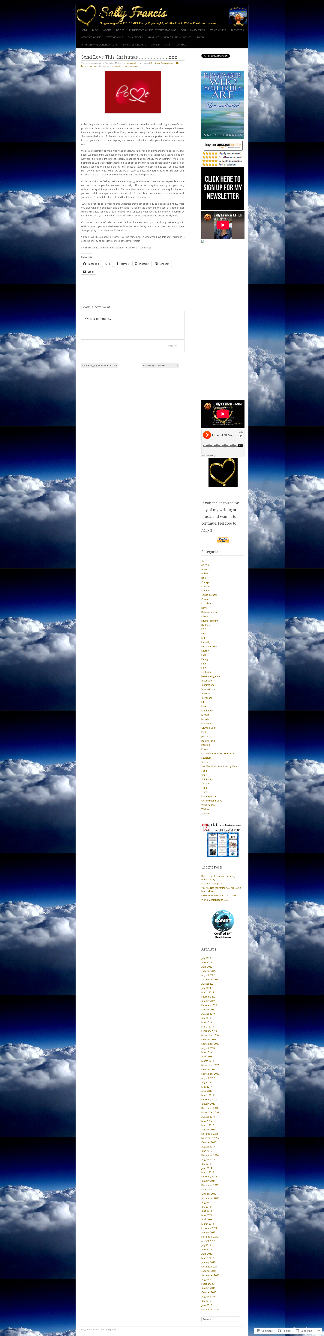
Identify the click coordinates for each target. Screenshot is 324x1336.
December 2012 (209, 1236)
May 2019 (206, 1022)
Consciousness (168, 63)
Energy (205, 650)
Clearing (205, 586)
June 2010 (206, 1305)
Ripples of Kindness (134, 44)
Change (205, 582)
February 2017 (209, 1099)
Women (205, 813)
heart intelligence (210, 676)
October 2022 (208, 971)
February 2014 (209, 1176)
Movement (207, 723)
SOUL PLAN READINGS (193, 30)
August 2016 (208, 1116)
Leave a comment (130, 66)
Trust (204, 792)
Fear (203, 663)
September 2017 (210, 1073)
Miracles (205, 719)
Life (203, 702)
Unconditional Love (211, 800)
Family (204, 659)
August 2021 (208, 983)
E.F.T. (203, 629)
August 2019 (208, 1013)
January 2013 (208, 1232)
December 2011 (209, 1266)
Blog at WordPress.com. (92, 1330)
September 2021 (210, 979)
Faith (203, 655)
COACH (205, 590)
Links (168, 44)
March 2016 (207, 1125)
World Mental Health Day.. (215, 899)
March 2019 (207, 1026)
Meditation (207, 710)
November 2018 (210, 1035)
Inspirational (208, 685)
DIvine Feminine (209, 620)
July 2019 (206, 1018)
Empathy (206, 642)
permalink (116, 66)
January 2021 (208, 1001)
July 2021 (206, 988)
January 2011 (208, 1288)
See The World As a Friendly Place (219, 766)
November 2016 (210, 1112)
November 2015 (210, 1138)
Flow (203, 667)
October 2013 (208, 1193)
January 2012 (208, 1262)
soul (95, 66)
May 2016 (206, 1121)
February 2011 (209, 1283)
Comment (171, 345)
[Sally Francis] (145, 16)
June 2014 (206, 1168)
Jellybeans (206, 697)
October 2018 (208, 1039)
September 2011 (210, 1275)
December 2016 (209, 1108)
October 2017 (208, 1069)
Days (204, 607)
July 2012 (206, 1245)
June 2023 (206, 962)
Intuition (205, 693)
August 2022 (208, 975)
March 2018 (207, 1060)
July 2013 (206, 1206)
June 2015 (206, 1151)
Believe (205, 573)
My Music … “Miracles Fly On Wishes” (170, 37)
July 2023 (206, 958)
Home (84, 30)
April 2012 (206, 1253)
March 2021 (207, 992)
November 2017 (210, 1065)
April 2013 (206, 1219)
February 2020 (209, 1005)
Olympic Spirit (208, 727)
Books (120, 30)
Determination (209, 612)
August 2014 (208, 1159)
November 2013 (210, 1189)
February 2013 (209, 1228)
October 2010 (208, 1292)
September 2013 (210, 1198)
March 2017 (207, 1095)
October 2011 (208, 1271)
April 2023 (206, 966)
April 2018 (206, 1056)
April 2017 (206, 1091)
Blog (95, 30)
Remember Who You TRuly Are (217, 753)
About (107, 30)
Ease (203, 633)
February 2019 (209, 1031)
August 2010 (208, 1296)
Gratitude (206, 672)
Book (204, 577)
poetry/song (208, 740)
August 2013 (208, 1202)
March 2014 (207, 1172)
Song (204, 770)
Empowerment (209, 646)
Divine (204, 616)
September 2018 (210, 1043)
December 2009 (209, 1309)
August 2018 (208, 1048)
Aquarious (206, 569)
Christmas (155, 63)
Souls (204, 775)
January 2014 (208, 1180)
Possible (205, 744)
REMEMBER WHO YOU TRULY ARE (218, 895)
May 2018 (206, 1052)
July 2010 (206, 1300)
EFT (203, 637)
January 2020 (208, 1009)
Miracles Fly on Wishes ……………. (160, 365)
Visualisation (208, 805)
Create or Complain (211, 883)
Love (83, 66)
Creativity (206, 603)
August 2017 (208, 1078)
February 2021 (209, 996)
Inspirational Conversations (99, 44)
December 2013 (209, 1185)
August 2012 (208, 1241)
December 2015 (209, 1133)
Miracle (205, 714)
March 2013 (207, 1223)
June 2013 (206, 1210)
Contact (182, 44)
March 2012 (207, 1258)
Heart (178, 63)
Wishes (205, 809)
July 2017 (206, 1082)
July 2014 (206, 1163)
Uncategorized (132, 63)
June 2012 (206, 1249)
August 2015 (208, 1146)
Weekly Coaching (91, 37)
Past (203, 732)
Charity (155, 44)
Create (204, 599)
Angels (205, 565)
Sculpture (206, 757)
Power (204, 749)
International (208, 689)
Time (204, 787)
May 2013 (206, 1215)
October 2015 (208, 1142)
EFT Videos (237, 30)
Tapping (205, 783)
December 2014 (209, 1155)
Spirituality (207, 779)
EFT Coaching (218, 30)
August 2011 (208, 1279)
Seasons (205, 762)
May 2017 (206, 1086)
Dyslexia (205, 625)
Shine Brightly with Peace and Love (99, 365)
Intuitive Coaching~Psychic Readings (152, 30)
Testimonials (114, 37)
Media (201, 37)
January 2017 (208, 1103)
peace (89, 66)
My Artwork (135, 37)
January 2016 (208, 1129)
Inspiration (207, 680)
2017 (204, 560)
